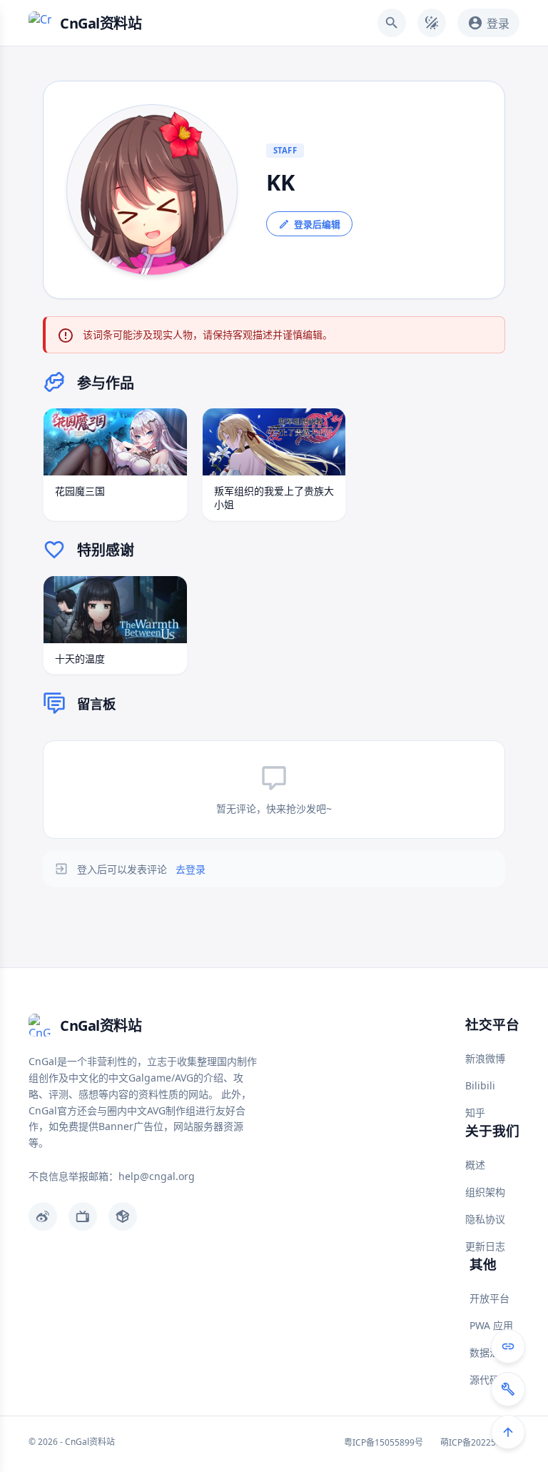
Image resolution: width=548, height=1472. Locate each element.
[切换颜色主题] (431, 23)
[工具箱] (508, 1389)
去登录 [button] (191, 869)
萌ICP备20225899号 (479, 1442)
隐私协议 (485, 1219)
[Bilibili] (82, 1216)
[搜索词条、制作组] (391, 23)
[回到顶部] (508, 1432)
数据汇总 (489, 1352)
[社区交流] (508, 1346)
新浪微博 (485, 1058)
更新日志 (485, 1246)
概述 (475, 1164)
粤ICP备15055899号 (383, 1442)
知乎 (475, 1112)
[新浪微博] (43, 1216)
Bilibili (480, 1085)
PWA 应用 (491, 1325)
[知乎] (122, 1216)
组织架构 (485, 1192)
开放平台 (489, 1298)
